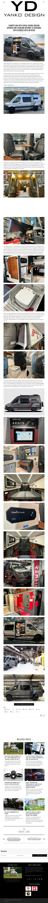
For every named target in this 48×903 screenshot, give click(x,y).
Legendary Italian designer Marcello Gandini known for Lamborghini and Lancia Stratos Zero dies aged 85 (14, 839)
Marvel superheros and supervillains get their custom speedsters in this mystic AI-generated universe (34, 785)
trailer (27, 831)
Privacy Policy (39, 875)
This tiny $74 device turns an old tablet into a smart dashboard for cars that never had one (34, 757)
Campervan (21, 831)
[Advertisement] (24, 20)
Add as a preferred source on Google (25, 704)
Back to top (7, 901)
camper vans (13, 66)
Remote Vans (11, 85)
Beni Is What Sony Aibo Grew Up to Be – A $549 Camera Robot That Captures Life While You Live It (13, 757)
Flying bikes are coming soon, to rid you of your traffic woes (13, 783)
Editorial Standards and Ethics (30, 875)
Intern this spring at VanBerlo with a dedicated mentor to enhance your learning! (33, 813)
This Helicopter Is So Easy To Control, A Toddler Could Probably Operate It (34, 838)
